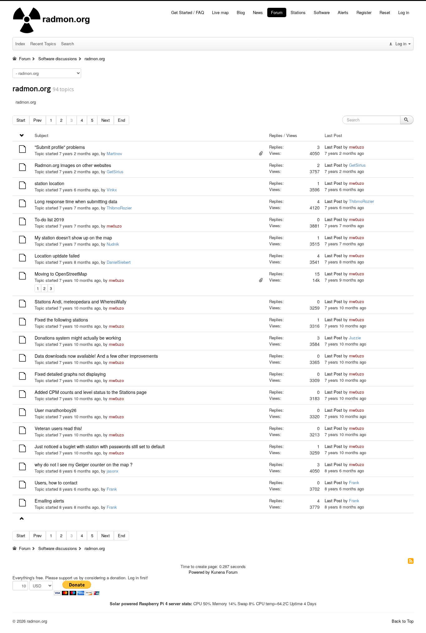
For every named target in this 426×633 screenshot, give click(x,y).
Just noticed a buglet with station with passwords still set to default (100, 446)
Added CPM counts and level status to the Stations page (91, 392)
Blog (241, 12)
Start (21, 120)
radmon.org (31, 88)
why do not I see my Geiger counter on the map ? (84, 464)
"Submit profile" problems (60, 147)
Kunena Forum (224, 572)
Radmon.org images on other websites (73, 165)
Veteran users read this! (58, 428)
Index (20, 44)
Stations (298, 12)
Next (105, 120)
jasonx (113, 471)
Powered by (199, 572)
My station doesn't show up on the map (73, 237)
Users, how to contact (56, 482)
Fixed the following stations (61, 319)
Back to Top (403, 621)
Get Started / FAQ (187, 12)
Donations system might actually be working (78, 338)
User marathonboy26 (55, 410)
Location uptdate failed (57, 256)
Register (363, 12)
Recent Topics (43, 44)
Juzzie (355, 338)
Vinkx (112, 190)
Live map (220, 12)
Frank (112, 489)
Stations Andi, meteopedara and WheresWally (80, 301)
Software (322, 12)
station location (49, 183)
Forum (277, 12)
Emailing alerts (49, 501)
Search (67, 44)
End (121, 120)
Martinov (114, 153)
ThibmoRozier (119, 208)
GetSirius (115, 171)
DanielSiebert (119, 262)
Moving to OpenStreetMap (61, 274)
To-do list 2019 (49, 219)
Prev (37, 120)
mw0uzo (356, 147)
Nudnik (113, 244)
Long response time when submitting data (76, 201)
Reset (385, 12)
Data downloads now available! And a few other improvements (96, 356)
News (258, 12)
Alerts (343, 12)
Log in (403, 12)
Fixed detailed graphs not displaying (70, 374)
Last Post (333, 147)
